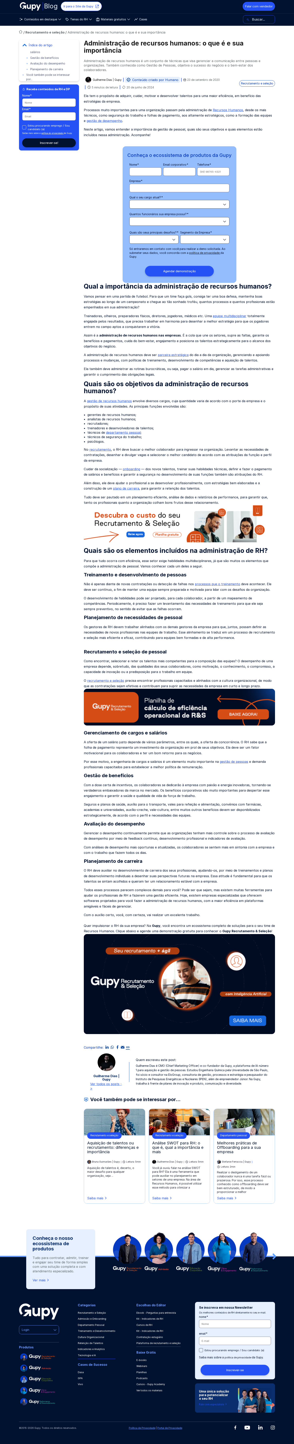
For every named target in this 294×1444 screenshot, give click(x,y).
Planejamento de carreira (46, 69)
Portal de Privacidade (169, 1427)
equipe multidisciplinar (229, 316)
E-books (141, 1360)
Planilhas (141, 1372)
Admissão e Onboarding (92, 1318)
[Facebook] (235, 1428)
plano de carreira (126, 488)
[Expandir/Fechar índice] (24, 45)
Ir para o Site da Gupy (78, 6)
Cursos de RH (144, 1324)
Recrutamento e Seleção (92, 1312)
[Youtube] (247, 1428)
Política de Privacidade (142, 1427)
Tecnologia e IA (87, 1355)
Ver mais (39, 1280)
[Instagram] (273, 1427)
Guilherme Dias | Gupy (107, 80)
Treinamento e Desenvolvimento (96, 1330)
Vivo (80, 1384)
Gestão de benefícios (44, 57)
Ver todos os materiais (149, 1390)
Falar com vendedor (259, 6)
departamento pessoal (123, 432)
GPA (80, 1378)
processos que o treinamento (217, 584)
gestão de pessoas (234, 762)
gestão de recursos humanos (109, 401)
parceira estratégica (173, 355)
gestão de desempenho (104, 121)
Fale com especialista (212, 1404)
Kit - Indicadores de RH (149, 1318)
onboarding (131, 469)
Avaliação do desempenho (47, 63)
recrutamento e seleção (105, 681)
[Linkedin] (260, 1427)
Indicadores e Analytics (91, 1349)
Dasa (81, 1372)
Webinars (141, 1366)
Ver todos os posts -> (106, 1086)
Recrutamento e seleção (45, 32)
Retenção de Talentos (90, 1343)
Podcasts (142, 1378)
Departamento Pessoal (91, 1324)
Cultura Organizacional (91, 1337)
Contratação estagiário (149, 1337)
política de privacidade (52, 133)
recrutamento (100, 449)
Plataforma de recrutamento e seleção (158, 1343)
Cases (143, 19)
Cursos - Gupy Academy (150, 1384)
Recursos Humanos (228, 110)
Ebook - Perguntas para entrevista (156, 1312)
